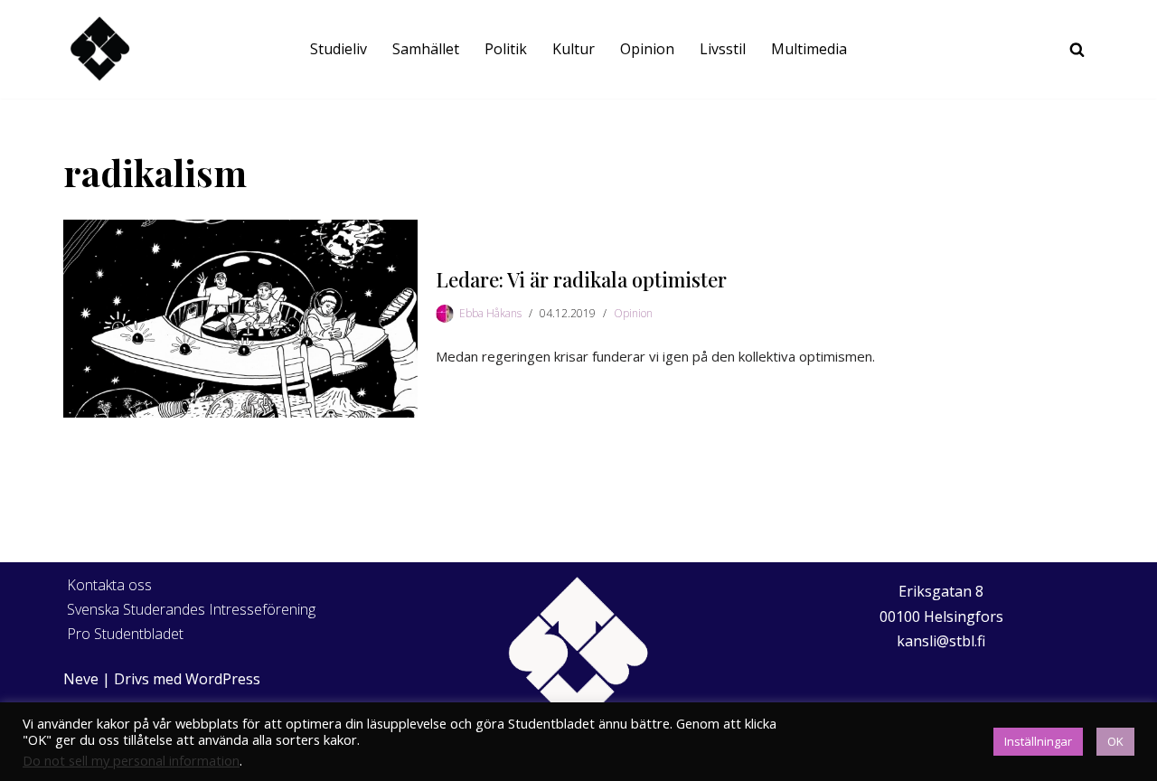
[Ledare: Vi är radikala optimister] (240, 319)
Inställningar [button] (1038, 741)
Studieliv (338, 49)
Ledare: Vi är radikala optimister (581, 279)
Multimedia (809, 49)
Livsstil (723, 49)
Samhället (425, 49)
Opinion (647, 49)
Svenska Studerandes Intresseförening (191, 609)
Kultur (573, 49)
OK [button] (1115, 741)
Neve (81, 679)
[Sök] (1077, 49)
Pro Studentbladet (125, 634)
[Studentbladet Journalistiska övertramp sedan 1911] (99, 49)
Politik (505, 49)
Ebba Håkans (490, 313)
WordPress (222, 679)
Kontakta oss (109, 585)
